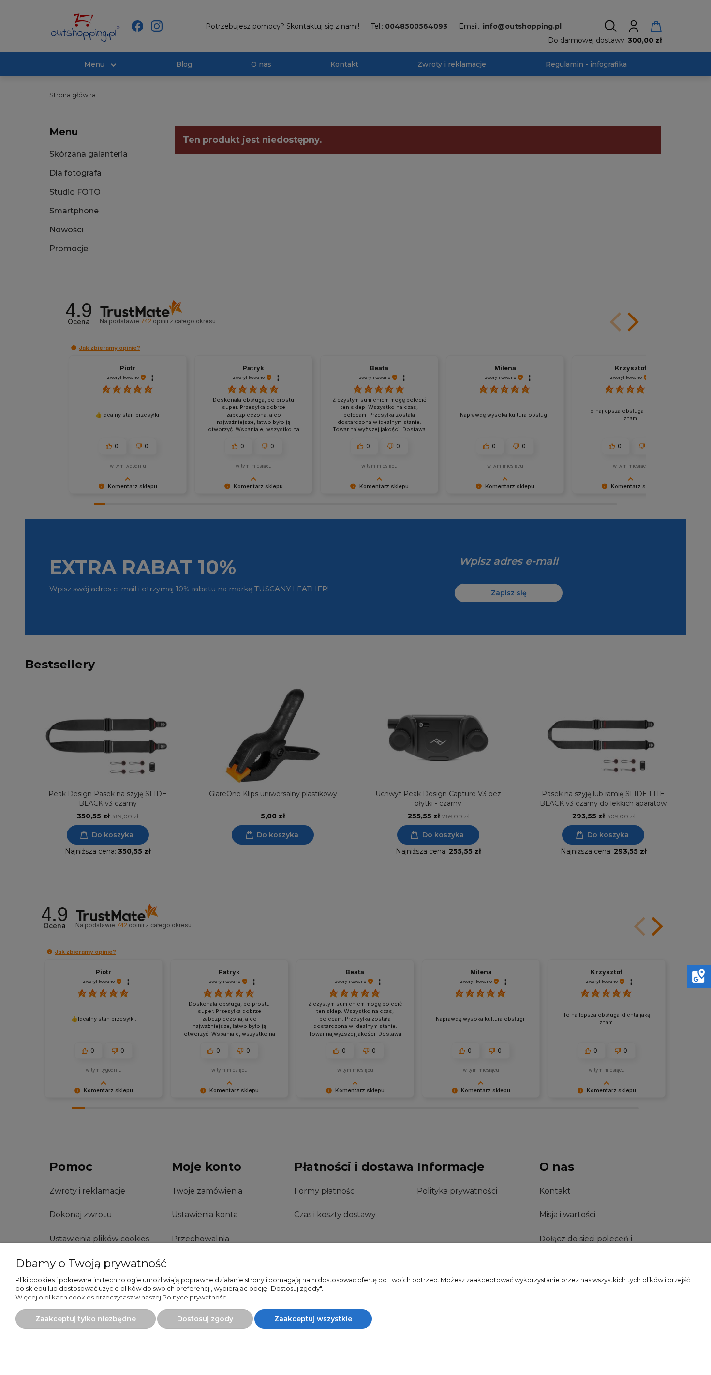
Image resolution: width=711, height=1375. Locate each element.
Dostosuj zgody (205, 1319)
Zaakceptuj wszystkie (313, 1319)
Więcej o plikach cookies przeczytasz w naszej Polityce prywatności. (122, 1297)
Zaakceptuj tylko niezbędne (85, 1319)
